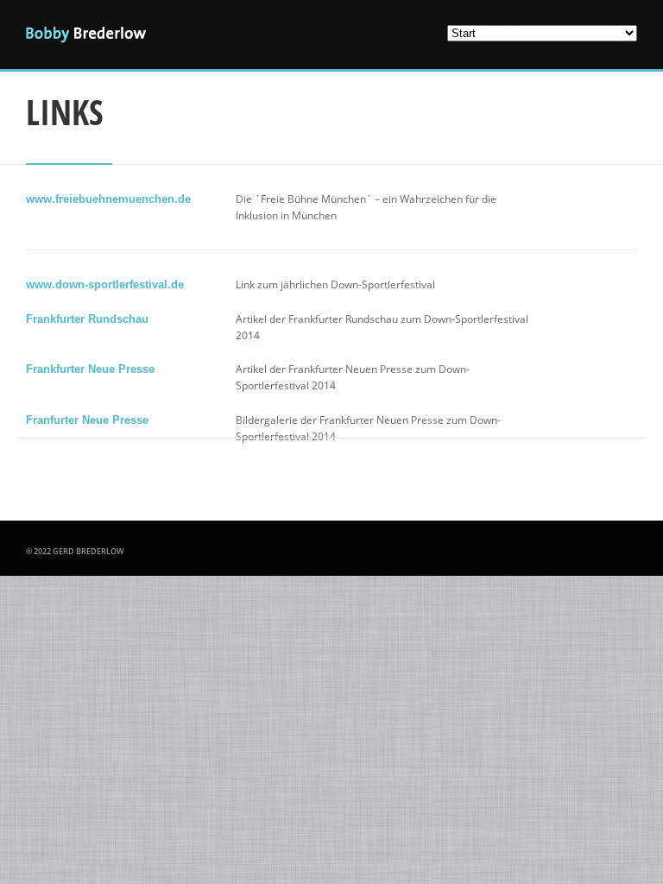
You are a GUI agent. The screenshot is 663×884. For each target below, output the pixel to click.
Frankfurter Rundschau (87, 319)
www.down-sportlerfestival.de (105, 284)
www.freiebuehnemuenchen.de (108, 199)
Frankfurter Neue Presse (90, 369)
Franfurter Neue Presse (87, 420)
